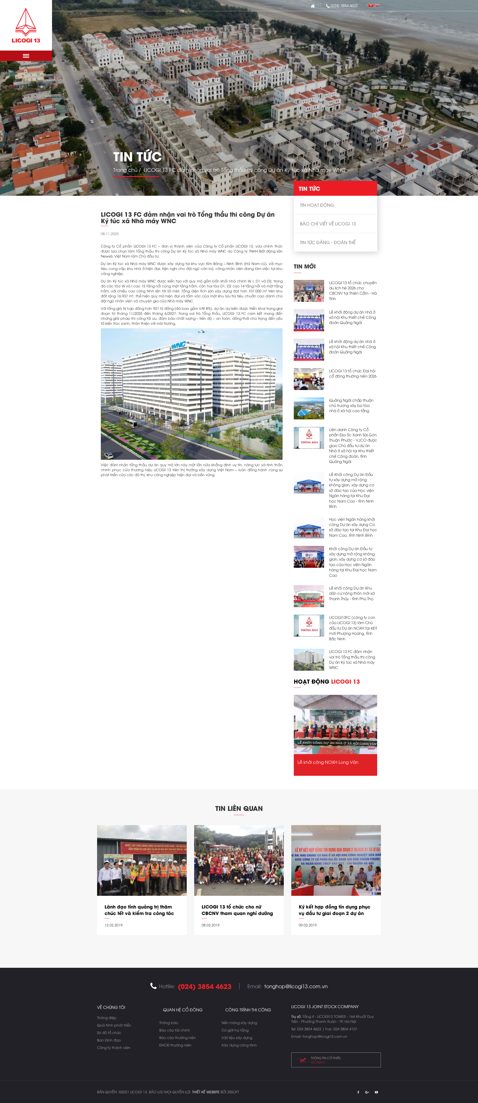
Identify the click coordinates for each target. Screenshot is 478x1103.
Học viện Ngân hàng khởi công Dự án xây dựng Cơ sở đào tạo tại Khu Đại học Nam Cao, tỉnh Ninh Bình (353, 527)
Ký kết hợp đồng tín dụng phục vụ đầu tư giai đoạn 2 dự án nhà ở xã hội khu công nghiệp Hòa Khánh (334, 909)
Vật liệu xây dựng (237, 1037)
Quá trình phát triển (114, 1025)
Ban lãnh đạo (109, 1040)
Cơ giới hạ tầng (235, 1030)
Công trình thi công (248, 1009)
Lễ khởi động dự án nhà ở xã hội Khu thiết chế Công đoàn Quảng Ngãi (352, 317)
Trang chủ (125, 169)
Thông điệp (107, 1017)
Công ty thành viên (113, 1047)
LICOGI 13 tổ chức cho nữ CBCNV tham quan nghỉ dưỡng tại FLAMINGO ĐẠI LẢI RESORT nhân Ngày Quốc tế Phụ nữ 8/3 (237, 909)
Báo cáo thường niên (177, 1037)
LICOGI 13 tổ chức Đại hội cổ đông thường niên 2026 (352, 373)
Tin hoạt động (317, 205)
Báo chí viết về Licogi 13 (328, 223)
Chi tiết (142, 941)
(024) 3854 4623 (344, 5)
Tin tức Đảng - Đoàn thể (328, 242)
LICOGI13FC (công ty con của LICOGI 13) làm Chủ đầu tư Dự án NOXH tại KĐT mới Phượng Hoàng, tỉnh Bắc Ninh (353, 628)
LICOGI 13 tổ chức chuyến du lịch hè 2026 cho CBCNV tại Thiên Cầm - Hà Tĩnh (353, 290)
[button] (26, 56)
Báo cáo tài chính (174, 1030)
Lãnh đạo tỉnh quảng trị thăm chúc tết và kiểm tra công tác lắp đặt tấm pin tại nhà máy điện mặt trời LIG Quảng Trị (139, 909)
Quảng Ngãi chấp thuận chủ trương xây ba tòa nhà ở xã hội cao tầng (351, 405)
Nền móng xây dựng (239, 1022)
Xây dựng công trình (239, 1044)
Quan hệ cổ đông (183, 1009)
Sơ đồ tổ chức (109, 1032)
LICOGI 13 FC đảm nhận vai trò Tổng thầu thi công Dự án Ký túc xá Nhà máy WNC (352, 659)
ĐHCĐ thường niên (175, 1044)
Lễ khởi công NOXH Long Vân (328, 762)
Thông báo (168, 1022)
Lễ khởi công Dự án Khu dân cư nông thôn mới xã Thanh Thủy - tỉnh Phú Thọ (352, 593)
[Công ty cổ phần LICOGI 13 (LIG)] (26, 25)
